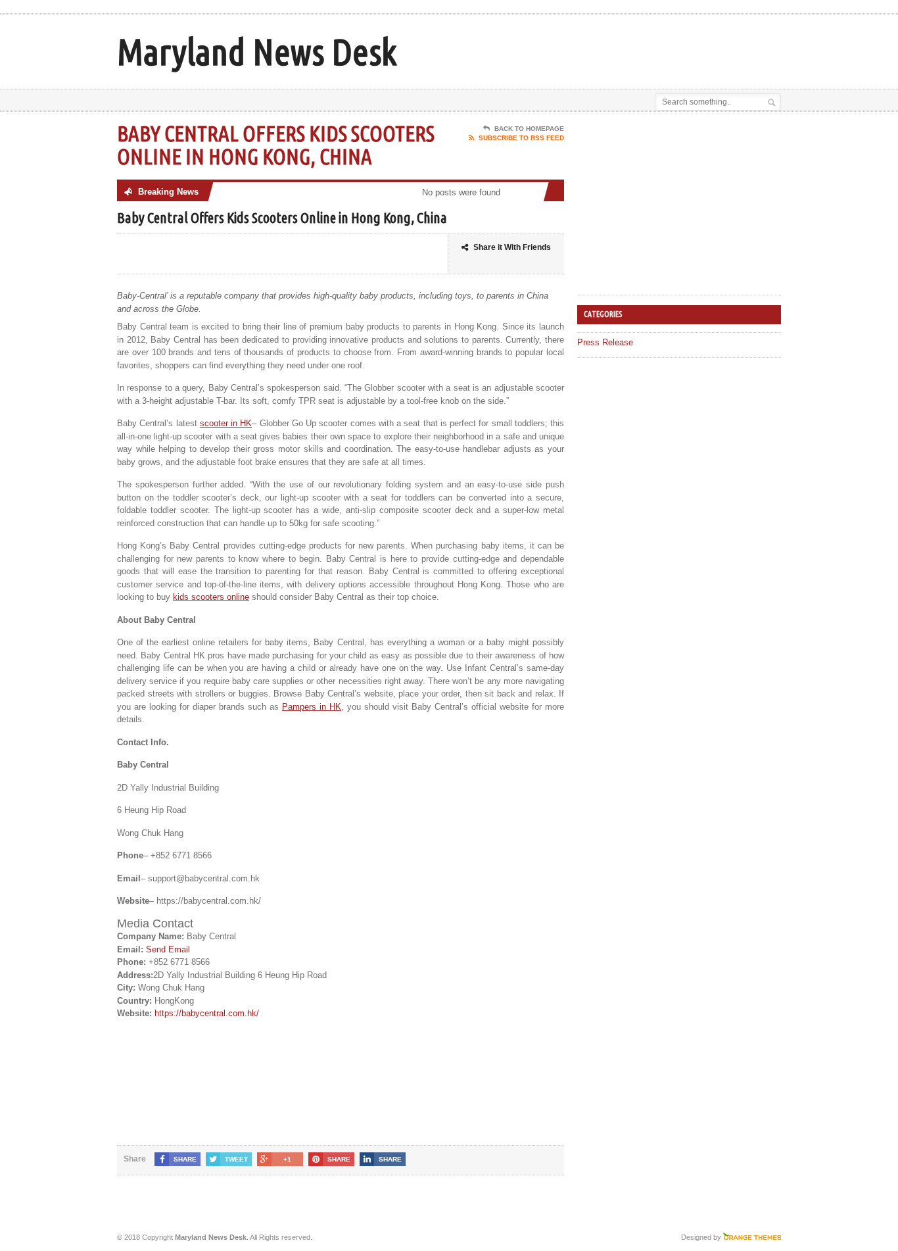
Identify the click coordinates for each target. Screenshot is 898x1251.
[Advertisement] (627, 48)
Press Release (605, 342)
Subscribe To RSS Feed (521, 137)
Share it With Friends (512, 247)
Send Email (168, 949)
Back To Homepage (529, 128)
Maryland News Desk (256, 52)
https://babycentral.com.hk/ (206, 1013)
